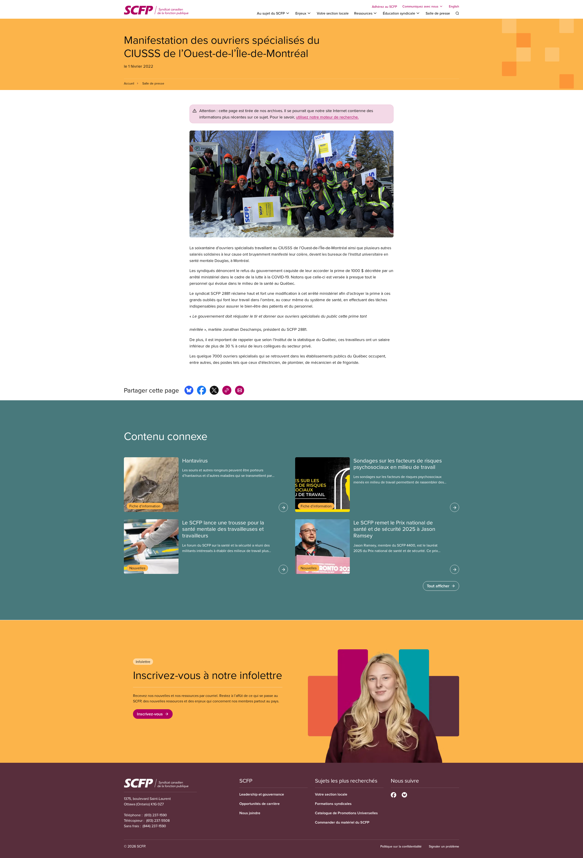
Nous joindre (249, 813)
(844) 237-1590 (154, 825)
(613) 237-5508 (158, 820)
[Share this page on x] (214, 391)
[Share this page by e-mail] (239, 391)
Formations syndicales (333, 803)
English (454, 6)
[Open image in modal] (291, 184)
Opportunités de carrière (259, 803)
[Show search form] (457, 13)
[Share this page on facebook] (201, 391)
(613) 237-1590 (155, 814)
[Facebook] (393, 794)
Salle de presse (438, 13)
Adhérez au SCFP (384, 6)
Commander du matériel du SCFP (342, 822)
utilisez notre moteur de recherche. (327, 117)
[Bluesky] (404, 794)
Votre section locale (333, 13)
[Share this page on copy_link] (226, 391)
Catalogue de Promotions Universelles (346, 813)
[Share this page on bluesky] (188, 391)
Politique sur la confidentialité (401, 846)
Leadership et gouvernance (261, 794)
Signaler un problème (444, 846)
